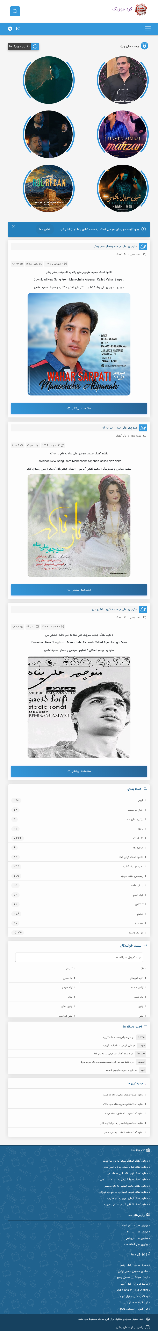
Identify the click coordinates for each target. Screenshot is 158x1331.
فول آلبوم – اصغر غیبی (135, 1303)
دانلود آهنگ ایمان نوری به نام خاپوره (127, 1199)
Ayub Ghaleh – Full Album (132, 1290)
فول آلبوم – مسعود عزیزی (133, 1309)
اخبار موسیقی (135, 810)
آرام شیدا (138, 997)
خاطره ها (138, 848)
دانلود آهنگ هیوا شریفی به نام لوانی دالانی (121, 1123)
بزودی (140, 829)
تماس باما (44, 229)
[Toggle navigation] (147, 29)
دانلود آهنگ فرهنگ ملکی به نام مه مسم (123, 1095)
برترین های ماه (135, 819)
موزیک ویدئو (136, 933)
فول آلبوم (138, 895)
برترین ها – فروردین (137, 1238)
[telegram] (10, 28)
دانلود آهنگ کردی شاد (131, 857)
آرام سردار (67, 988)
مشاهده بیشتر (81, 408)
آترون (69, 969)
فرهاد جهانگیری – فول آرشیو (132, 1278)
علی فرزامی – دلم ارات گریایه (117, 1037)
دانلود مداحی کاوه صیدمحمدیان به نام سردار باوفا (105, 1062)
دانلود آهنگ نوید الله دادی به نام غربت (124, 1114)
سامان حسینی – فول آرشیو (133, 1272)
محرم (140, 914)
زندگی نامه (137, 886)
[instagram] (18, 28)
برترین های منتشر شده (135, 1226)
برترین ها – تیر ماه (137, 1232)
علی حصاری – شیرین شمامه (120, 1070)
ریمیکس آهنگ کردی (132, 876)
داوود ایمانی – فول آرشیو (134, 1265)
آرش (141, 1016)
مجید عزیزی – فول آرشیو (134, 1284)
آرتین (140, 1007)
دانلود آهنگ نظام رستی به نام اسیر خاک (123, 1104)
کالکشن (139, 904)
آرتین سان (66, 1007)
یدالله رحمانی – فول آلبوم (134, 1297)
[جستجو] (15, 11)
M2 (144, 969)
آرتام (70, 997)
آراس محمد (137, 988)
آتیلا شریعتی (136, 978)
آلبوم (140, 801)
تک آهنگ (138, 838)
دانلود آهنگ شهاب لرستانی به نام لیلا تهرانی (123, 1192)
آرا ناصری (67, 978)
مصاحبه (139, 923)
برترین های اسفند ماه (136, 1244)
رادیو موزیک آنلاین (132, 867)
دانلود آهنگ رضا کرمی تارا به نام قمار (111, 1054)
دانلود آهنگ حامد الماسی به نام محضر (123, 1132)
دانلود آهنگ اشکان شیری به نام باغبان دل (125, 1205)
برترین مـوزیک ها (19, 46)
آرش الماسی (65, 1016)
